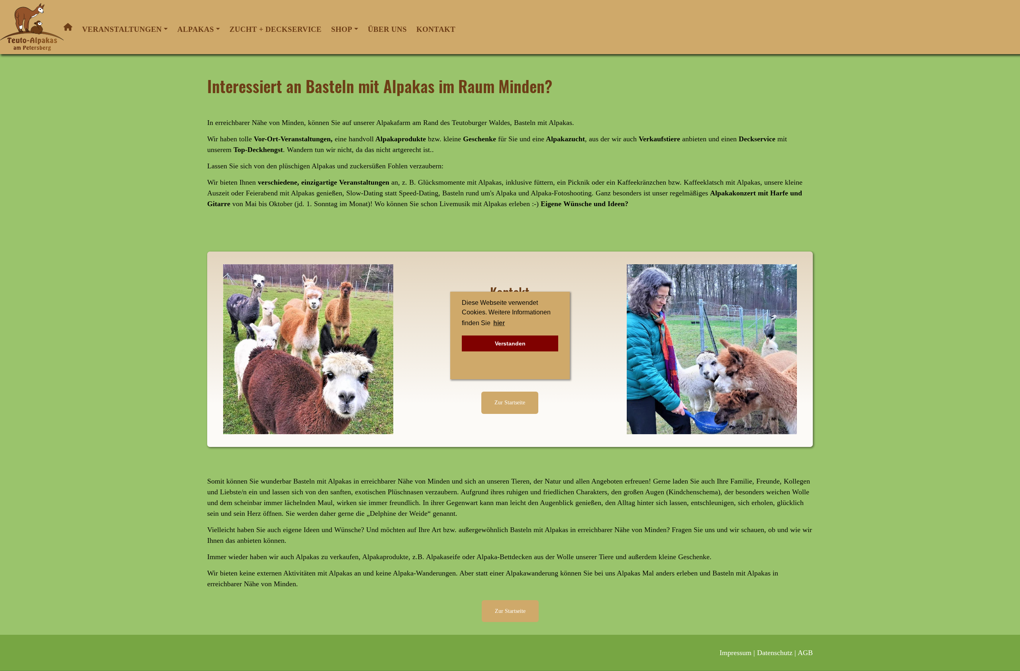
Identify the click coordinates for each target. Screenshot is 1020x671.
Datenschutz (774, 653)
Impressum (735, 653)
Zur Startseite (509, 402)
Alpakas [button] (195, 29)
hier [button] (499, 323)
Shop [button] (341, 29)
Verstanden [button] (510, 343)
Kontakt (435, 29)
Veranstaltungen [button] (122, 29)
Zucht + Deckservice (276, 29)
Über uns (387, 29)
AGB (805, 653)
